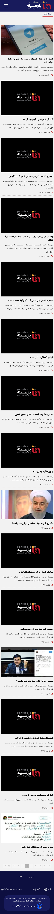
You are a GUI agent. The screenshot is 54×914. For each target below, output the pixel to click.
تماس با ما (31, 876)
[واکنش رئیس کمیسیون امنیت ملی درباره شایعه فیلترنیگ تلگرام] (27, 215)
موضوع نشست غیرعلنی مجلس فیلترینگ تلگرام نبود (30, 176)
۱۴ (14, 866)
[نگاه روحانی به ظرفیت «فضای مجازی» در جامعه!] (27, 504)
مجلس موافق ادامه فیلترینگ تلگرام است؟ (34, 681)
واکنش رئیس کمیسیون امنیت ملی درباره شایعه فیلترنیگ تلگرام (28, 238)
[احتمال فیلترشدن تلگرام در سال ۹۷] (27, 98)
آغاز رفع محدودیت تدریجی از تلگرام (37, 795)
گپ (49, 889)
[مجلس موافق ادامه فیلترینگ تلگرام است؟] (27, 662)
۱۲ (23, 866)
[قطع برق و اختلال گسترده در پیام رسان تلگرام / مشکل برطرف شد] (27, 40)
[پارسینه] (38, 6)
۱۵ (9, 866)
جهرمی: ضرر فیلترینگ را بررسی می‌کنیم (36, 629)
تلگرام (39, 889)
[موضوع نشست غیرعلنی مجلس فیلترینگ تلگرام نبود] (27, 155)
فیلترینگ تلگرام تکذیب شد (41, 357)
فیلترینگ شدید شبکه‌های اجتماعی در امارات (34, 738)
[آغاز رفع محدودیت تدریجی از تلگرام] (27, 773)
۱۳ (18, 866)
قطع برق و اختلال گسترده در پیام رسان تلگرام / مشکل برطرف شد (30, 60)
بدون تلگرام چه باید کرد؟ (42, 471)
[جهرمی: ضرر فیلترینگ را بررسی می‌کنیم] (27, 607)
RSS (20, 876)
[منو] (6, 6)
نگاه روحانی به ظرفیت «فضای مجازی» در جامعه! (32, 523)
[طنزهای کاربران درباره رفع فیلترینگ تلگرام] (27, 550)
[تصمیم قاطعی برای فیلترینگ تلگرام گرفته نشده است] (27, 279)
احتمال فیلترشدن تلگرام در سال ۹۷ (37, 119)
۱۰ (31, 866)
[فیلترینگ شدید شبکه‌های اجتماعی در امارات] (27, 716)
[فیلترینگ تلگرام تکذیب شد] (27, 336)
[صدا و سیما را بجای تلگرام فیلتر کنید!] (27, 828)
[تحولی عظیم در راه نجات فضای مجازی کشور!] (27, 393)
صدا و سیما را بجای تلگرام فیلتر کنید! (37, 847)
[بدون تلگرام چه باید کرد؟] (27, 450)
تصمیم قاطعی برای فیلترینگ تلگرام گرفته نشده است (30, 300)
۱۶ (5, 866)
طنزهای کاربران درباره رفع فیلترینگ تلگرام (36, 572)
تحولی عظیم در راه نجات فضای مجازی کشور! (34, 414)
